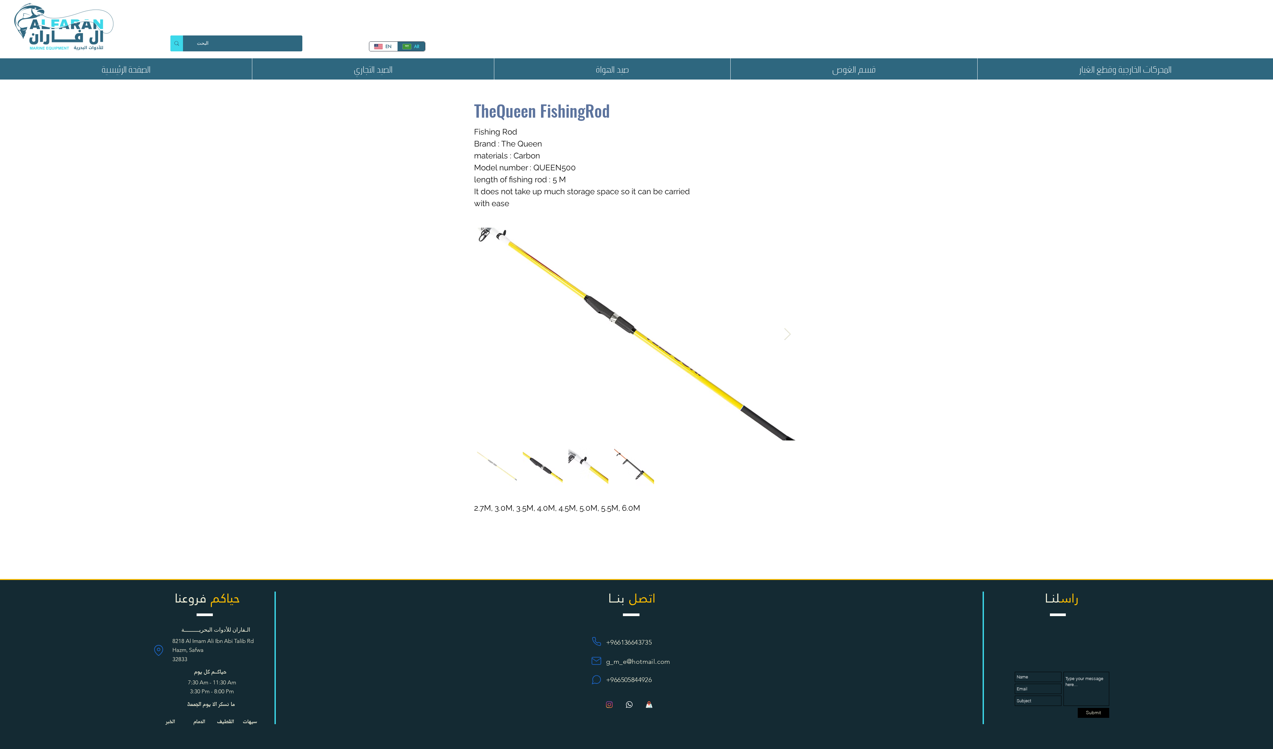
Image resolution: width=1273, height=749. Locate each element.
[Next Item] (787, 334)
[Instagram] (609, 704)
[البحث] (176, 43)
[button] (373, 69)
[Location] (158, 650)
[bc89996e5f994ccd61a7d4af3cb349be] (629, 704)
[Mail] (596, 661)
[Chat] (596, 679)
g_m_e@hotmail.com (638, 661)
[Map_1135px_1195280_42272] (649, 704)
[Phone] (596, 641)
